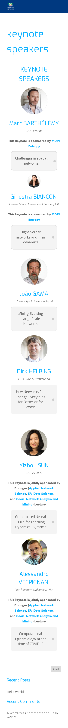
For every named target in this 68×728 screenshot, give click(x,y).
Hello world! (16, 692)
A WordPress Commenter (26, 713)
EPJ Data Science (40, 493)
